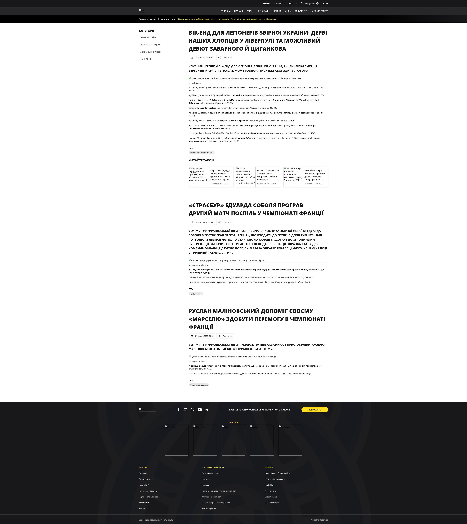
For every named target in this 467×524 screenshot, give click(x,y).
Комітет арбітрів (209, 508)
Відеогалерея (271, 497)
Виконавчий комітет (211, 473)
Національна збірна (166, 19)
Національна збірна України (202, 152)
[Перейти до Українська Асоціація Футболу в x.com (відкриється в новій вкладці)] (193, 409)
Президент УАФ (146, 479)
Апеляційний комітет (211, 497)
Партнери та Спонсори (149, 497)
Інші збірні (145, 59)
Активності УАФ (148, 37)
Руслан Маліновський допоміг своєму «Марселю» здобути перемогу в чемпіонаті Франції (257, 319)
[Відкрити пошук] (301, 3)
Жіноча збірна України (151, 51)
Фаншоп (277, 3)
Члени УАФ (262, 11)
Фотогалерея (270, 491)
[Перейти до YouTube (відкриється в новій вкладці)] (200, 409)
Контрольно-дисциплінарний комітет (219, 491)
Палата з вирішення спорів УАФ (216, 502)
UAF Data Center (319, 11)
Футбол (269, 467)
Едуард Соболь (196, 293)
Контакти (143, 508)
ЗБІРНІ (250, 11)
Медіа (288, 11)
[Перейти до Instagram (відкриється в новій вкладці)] (186, 409)
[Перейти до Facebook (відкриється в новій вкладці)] (178, 409)
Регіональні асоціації (148, 491)
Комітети (206, 479)
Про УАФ (143, 467)
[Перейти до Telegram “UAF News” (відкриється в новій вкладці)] (207, 409)
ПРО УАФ (238, 11)
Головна (226, 11)
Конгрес (205, 485)
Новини (276, 11)
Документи (301, 11)
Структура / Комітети (213, 467)
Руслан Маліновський (199, 385)
